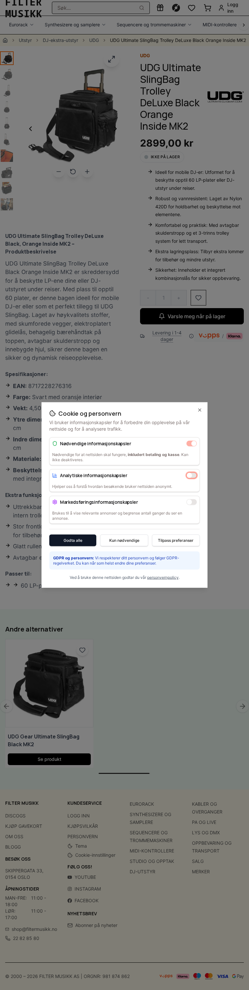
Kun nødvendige (124, 540)
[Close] (199, 410)
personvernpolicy (163, 577)
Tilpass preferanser (176, 540)
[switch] (191, 443)
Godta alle (73, 540)
